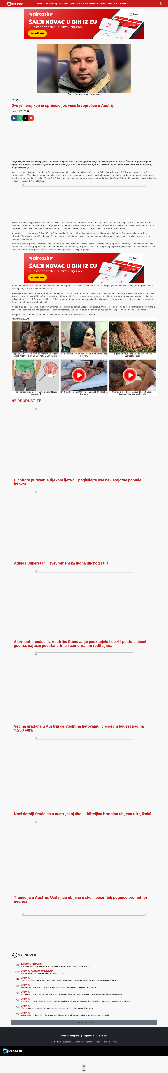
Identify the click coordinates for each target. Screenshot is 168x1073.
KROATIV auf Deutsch (86, 4)
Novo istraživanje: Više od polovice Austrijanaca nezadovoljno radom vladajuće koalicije (58, 987)
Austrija (14, 99)
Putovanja (36, 964)
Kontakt (103, 1035)
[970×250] (84, 38)
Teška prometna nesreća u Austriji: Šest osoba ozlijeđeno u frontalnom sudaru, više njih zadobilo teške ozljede (68, 980)
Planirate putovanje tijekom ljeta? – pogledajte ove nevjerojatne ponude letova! (77, 482)
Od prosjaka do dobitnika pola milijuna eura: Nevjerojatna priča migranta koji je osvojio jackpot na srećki (65, 1015)
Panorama (63, 4)
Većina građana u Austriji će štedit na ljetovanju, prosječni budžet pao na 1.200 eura (79, 728)
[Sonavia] (84, 915)
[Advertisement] (84, 141)
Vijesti (39, 4)
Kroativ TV (124, 4)
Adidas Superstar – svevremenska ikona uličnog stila (61, 563)
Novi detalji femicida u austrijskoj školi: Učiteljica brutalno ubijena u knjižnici (82, 813)
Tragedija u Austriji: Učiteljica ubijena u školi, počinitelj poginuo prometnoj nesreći (80, 899)
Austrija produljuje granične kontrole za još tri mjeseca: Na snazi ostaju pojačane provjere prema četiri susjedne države (71, 994)
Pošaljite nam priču (70, 1035)
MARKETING (113, 4)
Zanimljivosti (47, 971)
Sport (72, 4)
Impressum (89, 1035)
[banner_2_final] (84, 186)
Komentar (101, 4)
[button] (14, 118)
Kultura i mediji (51, 4)
